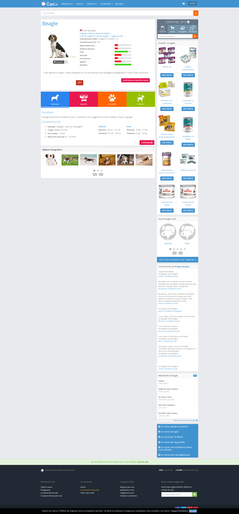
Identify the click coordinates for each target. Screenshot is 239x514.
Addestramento (87, 49)
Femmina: (103, 133)
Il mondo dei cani (48, 482)
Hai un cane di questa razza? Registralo (177, 259)
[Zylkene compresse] (188, 158)
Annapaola (162, 356)
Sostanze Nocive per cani (51, 496)
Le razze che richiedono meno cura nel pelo (175, 448)
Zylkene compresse (188, 170)
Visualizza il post (171, 276)
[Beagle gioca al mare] (144, 159)
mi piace (59, 62)
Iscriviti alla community (89, 490)
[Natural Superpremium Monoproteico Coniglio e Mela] (188, 55)
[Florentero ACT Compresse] (166, 89)
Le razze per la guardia (172, 442)
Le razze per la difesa (171, 436)
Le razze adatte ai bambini (174, 426)
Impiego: (52, 126)
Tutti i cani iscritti (87, 493)
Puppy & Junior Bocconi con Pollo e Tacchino (167, 173)
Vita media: (53, 133)
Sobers (161, 381)
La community (86, 482)
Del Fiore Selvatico (166, 405)
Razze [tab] (172, 31)
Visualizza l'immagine (173, 311)
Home (82, 487)
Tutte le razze (46, 487)
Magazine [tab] (182, 31)
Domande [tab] (193, 31)
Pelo (82, 52)
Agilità (83, 62)
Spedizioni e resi (127, 490)
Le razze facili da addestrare (175, 454)
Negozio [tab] (162, 31)
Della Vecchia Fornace (168, 389)
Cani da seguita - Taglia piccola (109, 36)
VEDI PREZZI (167, 75)
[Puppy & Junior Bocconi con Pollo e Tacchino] (166, 158)
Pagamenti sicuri (127, 493)
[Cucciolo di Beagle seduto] (51, 159)
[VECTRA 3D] (166, 55)
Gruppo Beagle (182, 266)
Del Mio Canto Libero (168, 413)
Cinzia (160, 369)
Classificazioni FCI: (88, 42)
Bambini (83, 65)
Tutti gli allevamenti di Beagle (184, 420)
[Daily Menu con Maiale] (188, 124)
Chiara (161, 303)
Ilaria (160, 341)
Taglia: (51, 130)
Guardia (83, 55)
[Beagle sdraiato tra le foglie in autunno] (107, 159)
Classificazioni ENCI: (89, 39)
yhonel (161, 311)
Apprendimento (87, 45)
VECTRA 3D (167, 67)
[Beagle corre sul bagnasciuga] (88, 159)
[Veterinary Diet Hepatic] (166, 191)
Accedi (192, 3)
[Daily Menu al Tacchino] (188, 89)
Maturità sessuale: (56, 136)
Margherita (162, 289)
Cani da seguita (86, 36)
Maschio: (103, 130)
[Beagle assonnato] (125, 159)
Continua (146, 142)
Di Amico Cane (165, 397)
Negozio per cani (127, 487)
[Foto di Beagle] (60, 44)
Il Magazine (45, 490)
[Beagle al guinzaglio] (70, 159)
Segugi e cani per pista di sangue (94, 33)
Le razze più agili (169, 431)
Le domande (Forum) (49, 493)
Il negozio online (127, 482)
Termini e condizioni (128, 496)
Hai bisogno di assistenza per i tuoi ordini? (119, 462)
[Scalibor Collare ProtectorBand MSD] (166, 123)
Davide (161, 276)
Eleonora (161, 321)
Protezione (85, 58)
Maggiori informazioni (179, 511)
